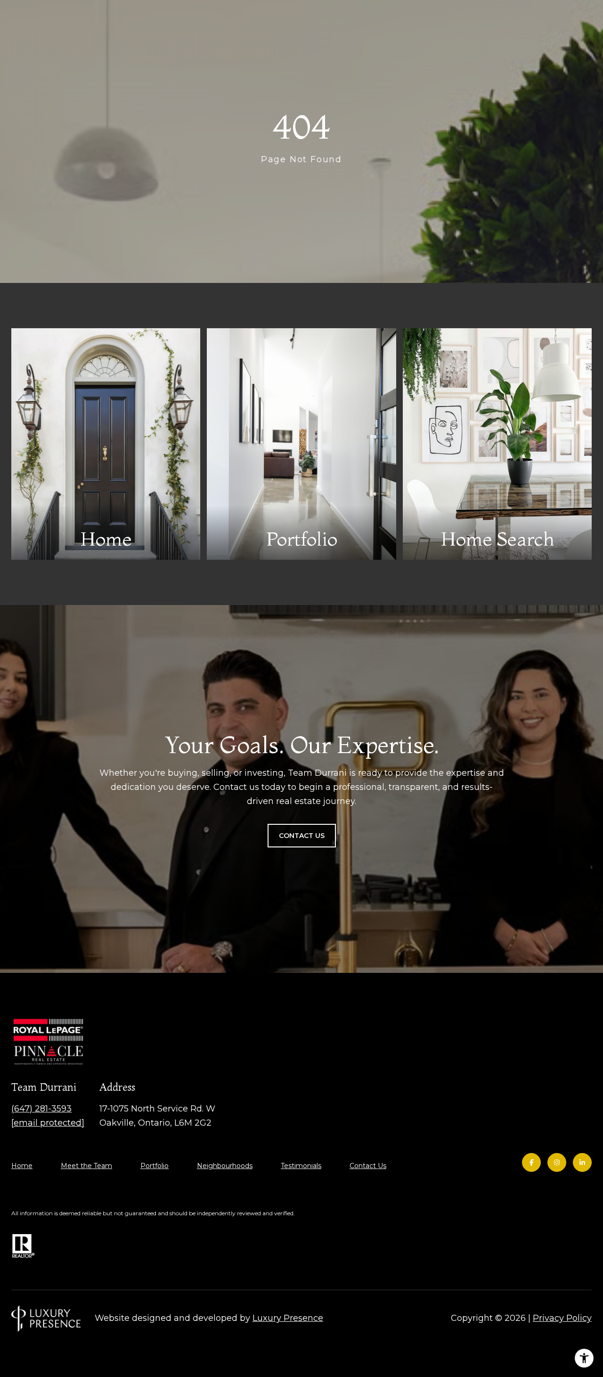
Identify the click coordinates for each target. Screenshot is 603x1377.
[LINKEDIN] (582, 1162)
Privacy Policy (562, 1318)
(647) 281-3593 (41, 1108)
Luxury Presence (288, 1318)
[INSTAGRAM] (556, 1162)
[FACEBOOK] (531, 1162)
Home (22, 1165)
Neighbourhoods (225, 1165)
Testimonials (301, 1165)
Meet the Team (86, 1165)
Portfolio (154, 1165)
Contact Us (368, 1166)
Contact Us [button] (302, 835)
